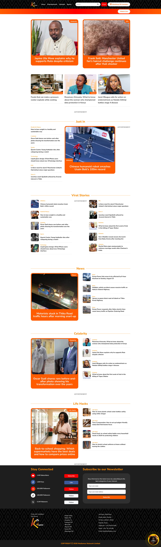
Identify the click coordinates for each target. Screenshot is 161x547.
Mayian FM (68, 527)
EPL (127, 21)
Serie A (33, 174)
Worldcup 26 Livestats (120, 4)
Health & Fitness (36, 127)
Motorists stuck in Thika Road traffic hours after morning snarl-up (54, 315)
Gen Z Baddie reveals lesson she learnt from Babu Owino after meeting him (112, 238)
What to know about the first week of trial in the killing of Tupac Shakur (113, 227)
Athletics (69, 160)
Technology (34, 156)
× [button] (158, 534)
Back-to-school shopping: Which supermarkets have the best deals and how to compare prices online (54, 451)
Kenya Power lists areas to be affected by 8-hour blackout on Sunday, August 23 (109, 277)
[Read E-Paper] (153, 539)
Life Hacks (72, 410)
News (43, 4)
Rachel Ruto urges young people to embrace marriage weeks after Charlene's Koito (113, 248)
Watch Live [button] (124, 11)
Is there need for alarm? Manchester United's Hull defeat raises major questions (113, 205)
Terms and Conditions (37, 514)
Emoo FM (68, 529)
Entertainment (52, 4)
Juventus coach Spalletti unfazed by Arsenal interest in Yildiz (111, 216)
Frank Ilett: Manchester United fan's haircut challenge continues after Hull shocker (106, 61)
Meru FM (67, 525)
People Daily (68, 516)
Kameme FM (68, 522)
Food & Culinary (58, 93)
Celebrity (74, 21)
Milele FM (68, 518)
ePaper (104, 4)
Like (71, 483)
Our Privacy (34, 516)
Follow (71, 489)
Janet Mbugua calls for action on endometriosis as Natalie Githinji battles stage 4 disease (112, 100)
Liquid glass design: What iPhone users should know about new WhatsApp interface (54, 249)
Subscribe (106, 497)
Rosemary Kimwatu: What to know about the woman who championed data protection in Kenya (79, 100)
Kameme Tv (68, 520)
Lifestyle (62, 4)
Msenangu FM (69, 531)
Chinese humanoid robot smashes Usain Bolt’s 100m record (90, 168)
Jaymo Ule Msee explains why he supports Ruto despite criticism (55, 60)
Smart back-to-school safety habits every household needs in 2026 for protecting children (110, 434)
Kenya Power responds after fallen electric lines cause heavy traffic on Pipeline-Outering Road (108, 310)
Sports (69, 4)
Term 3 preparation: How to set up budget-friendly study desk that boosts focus (109, 424)
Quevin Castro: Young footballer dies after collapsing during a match (54, 238)
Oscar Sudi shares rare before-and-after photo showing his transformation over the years (45, 140)
